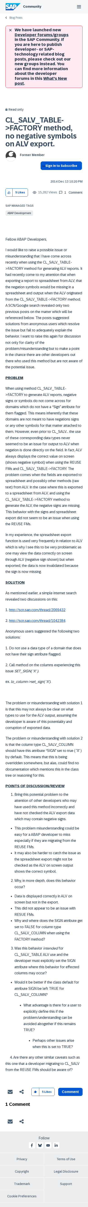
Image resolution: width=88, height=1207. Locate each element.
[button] (9, 193)
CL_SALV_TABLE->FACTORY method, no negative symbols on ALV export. (41, 132)
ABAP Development (19, 213)
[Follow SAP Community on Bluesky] (40, 1145)
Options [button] (43, 174)
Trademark (22, 1184)
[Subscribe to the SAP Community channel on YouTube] (48, 1145)
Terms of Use (66, 1159)
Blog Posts (15, 17)
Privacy (22, 1159)
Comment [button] (70, 1092)
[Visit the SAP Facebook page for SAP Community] (32, 1145)
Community (32, 6)
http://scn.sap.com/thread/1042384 (37, 621)
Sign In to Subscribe (61, 166)
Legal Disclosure (66, 1171)
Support (66, 1184)
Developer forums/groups (42, 35)
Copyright (22, 1171)
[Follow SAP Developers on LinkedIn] (56, 1145)
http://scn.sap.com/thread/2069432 (37, 610)
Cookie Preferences (22, 1196)
